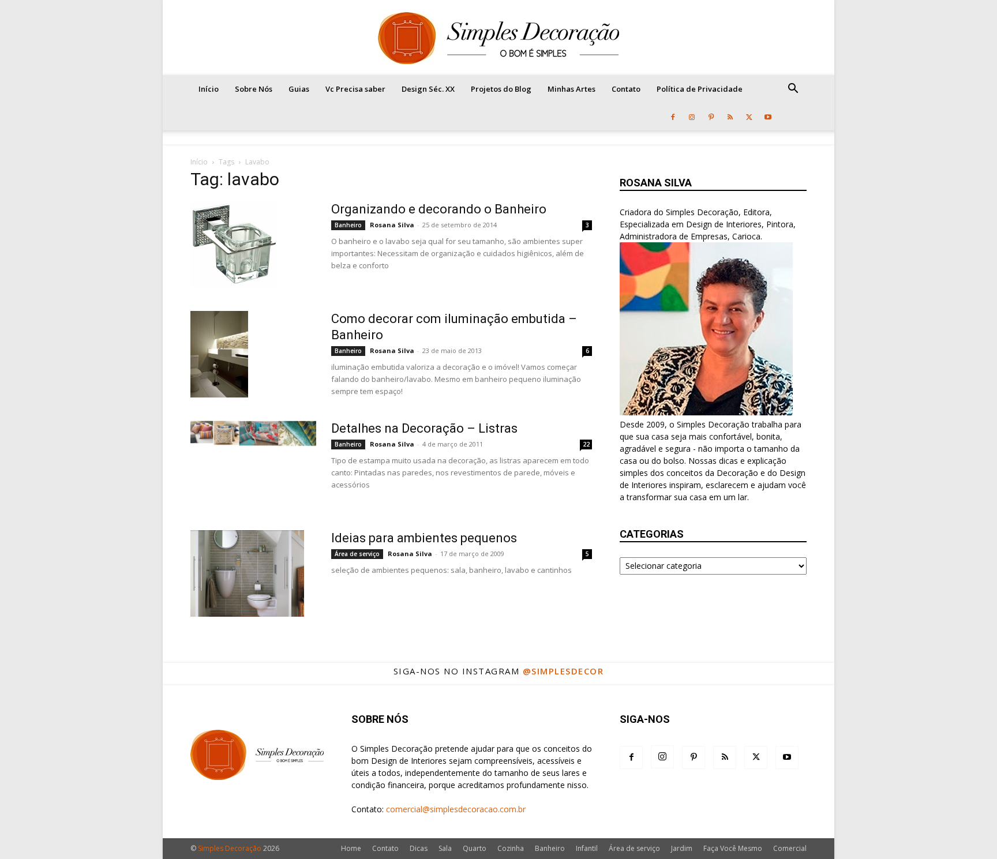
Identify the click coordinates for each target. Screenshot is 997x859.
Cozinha (510, 848)
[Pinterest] (710, 116)
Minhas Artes (571, 89)
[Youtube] (768, 116)
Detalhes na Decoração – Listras (424, 428)
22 (586, 444)
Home (351, 848)
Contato (626, 89)
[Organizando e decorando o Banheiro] (233, 244)
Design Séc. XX (428, 89)
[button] (793, 89)
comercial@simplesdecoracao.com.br (456, 809)
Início (208, 89)
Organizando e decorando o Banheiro (438, 209)
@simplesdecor (563, 671)
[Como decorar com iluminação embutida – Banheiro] (219, 354)
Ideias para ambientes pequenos (424, 538)
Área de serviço (357, 554)
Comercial (790, 848)
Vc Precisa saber (355, 89)
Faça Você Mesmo (732, 848)
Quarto (474, 848)
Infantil (587, 848)
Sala (445, 848)
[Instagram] (691, 116)
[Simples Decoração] (498, 38)
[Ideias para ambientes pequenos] (247, 573)
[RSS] (730, 116)
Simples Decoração (229, 848)
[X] (749, 116)
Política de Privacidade (700, 89)
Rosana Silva (392, 224)
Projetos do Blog (501, 89)
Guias (298, 89)
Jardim (681, 848)
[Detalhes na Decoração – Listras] (253, 434)
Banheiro (348, 225)
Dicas (419, 848)
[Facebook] (672, 116)
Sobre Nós (253, 89)
